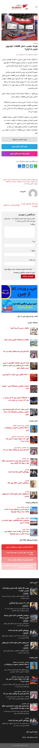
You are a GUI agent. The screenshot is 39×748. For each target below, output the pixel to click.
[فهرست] (36, 7)
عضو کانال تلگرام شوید (19, 146)
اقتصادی (36, 43)
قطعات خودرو (30, 182)
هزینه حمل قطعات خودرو (19, 182)
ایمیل (32, 251)
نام (33, 241)
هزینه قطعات (8, 182)
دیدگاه (32, 224)
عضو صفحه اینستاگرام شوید (19, 153)
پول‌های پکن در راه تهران (11, 205)
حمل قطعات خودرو (13, 180)
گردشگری (25, 606)
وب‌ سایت (32, 260)
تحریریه (18, 55)
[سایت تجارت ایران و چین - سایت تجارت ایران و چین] (20, 7)
